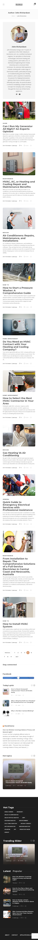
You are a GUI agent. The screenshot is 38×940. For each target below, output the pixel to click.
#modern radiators (24, 826)
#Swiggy (7, 832)
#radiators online (25, 829)
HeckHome (9, 726)
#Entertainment (23, 820)
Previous (7, 652)
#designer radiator (10, 820)
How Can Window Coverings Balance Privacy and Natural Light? (19, 731)
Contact (15, 935)
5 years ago (8, 785)
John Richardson (7, 145)
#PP (15, 829)
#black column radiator (11, 814)
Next (17, 656)
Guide (5, 123)
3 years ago (14, 145)
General (6, 499)
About (7, 935)
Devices (6, 232)
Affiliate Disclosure (27, 935)
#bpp (23, 817)
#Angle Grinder (9, 811)
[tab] (7, 871)
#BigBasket (20, 811)
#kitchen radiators (10, 826)
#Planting (7, 829)
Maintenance (8, 178)
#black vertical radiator (12, 817)
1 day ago (14, 882)
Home (13, 16)
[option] (19, 702)
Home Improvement (10, 338)
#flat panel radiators (11, 823)
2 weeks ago (15, 906)
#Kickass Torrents (26, 823)
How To (6, 285)
